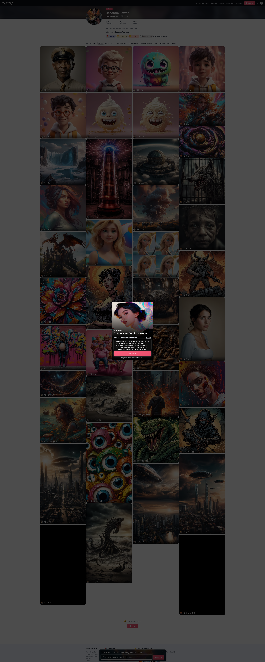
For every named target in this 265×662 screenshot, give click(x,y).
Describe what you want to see (125, 338)
